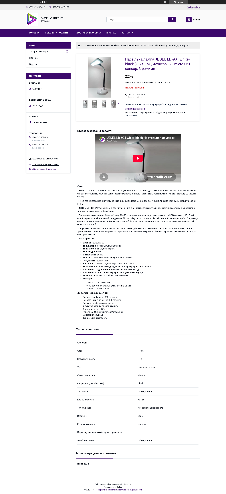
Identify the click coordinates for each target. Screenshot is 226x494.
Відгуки (33, 64)
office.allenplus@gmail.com (44, 169)
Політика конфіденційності (130, 490)
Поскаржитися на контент (106, 490)
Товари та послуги (56, 33)
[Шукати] (172, 19)
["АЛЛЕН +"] (32, 25)
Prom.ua (127, 484)
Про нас (111, 33)
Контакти (127, 33)
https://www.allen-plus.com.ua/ (45, 164)
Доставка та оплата (88, 33)
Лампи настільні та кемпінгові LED (103, 45)
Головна (34, 33)
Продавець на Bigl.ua (113, 487)
